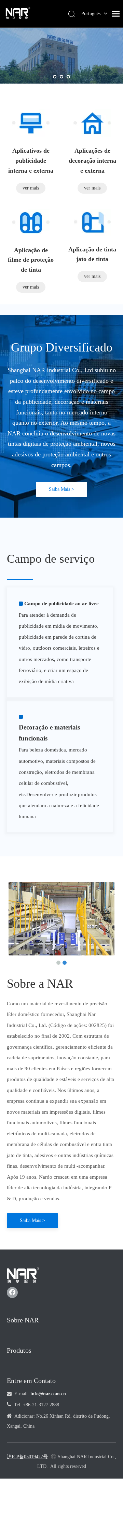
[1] (31, 123)
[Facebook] (12, 1292)
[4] (31, 222)
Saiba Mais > (61, 489)
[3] (92, 222)
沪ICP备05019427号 (27, 1456)
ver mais (31, 188)
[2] (92, 123)
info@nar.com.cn (48, 1393)
